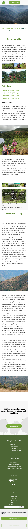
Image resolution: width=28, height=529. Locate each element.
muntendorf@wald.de (16, 468)
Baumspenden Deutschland (13, 28)
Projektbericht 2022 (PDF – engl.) (11, 98)
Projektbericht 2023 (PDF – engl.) (11, 95)
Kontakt (14, 498)
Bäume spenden (15, 2)
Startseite (3, 28)
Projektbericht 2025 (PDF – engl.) (11, 90)
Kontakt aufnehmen (14, 418)
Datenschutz (14, 502)
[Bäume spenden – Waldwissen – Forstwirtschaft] (3, 2)
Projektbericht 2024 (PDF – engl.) (11, 93)
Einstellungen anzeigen (14, 525)
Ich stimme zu (14, 198)
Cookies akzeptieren (14, 518)
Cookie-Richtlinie (14, 196)
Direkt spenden (14, 426)
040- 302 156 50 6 (16, 448)
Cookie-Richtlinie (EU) (14, 504)
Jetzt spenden (14, 496)
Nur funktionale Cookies (14, 522)
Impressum (14, 500)
